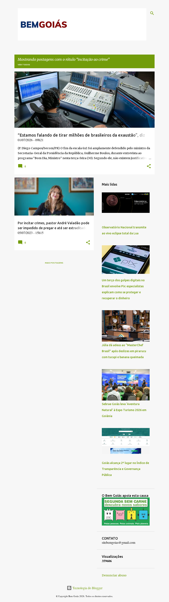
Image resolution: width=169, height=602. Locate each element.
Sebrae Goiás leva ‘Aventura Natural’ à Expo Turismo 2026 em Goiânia (124, 410)
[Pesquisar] (152, 13)
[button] (148, 166)
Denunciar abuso (114, 575)
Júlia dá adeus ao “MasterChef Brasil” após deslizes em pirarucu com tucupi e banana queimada (124, 351)
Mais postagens (54, 263)
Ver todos (24, 64)
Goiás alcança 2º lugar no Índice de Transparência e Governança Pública (125, 469)
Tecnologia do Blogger (87, 588)
